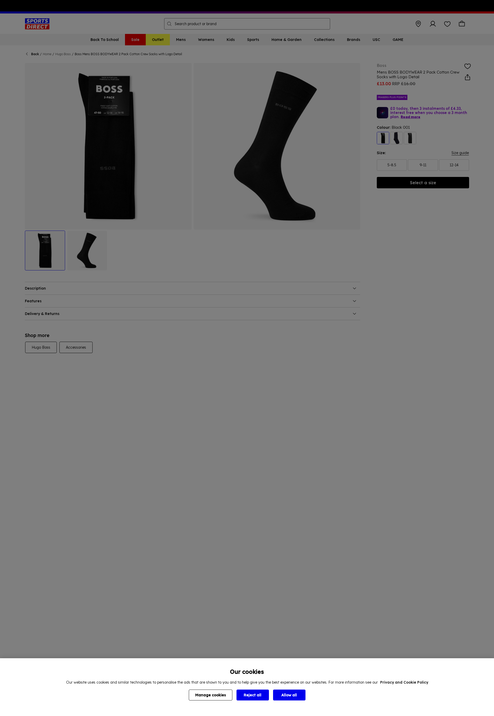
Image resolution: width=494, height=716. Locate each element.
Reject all (252, 695)
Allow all (289, 695)
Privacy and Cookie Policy (404, 682)
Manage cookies (210, 695)
